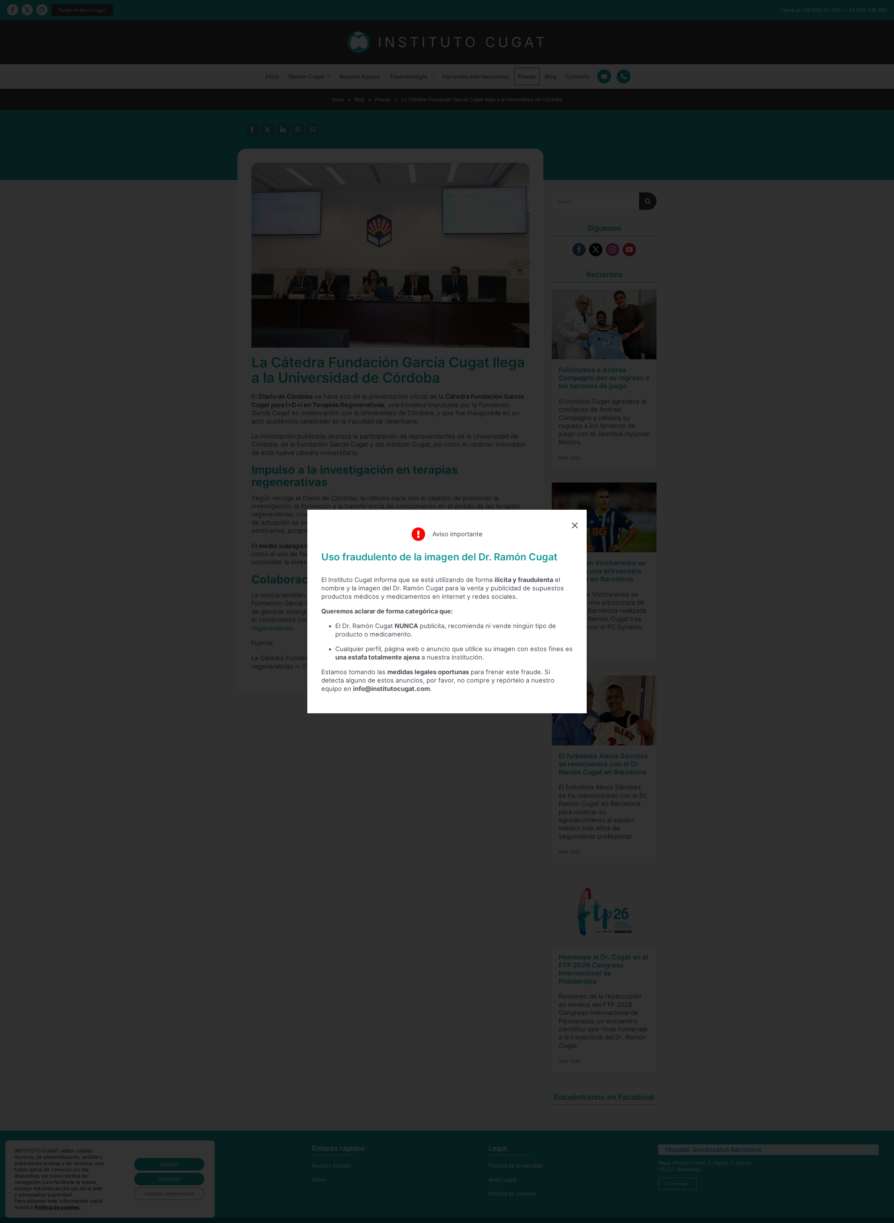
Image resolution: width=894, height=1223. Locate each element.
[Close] (575, 525)
